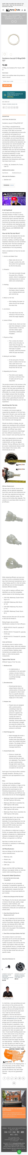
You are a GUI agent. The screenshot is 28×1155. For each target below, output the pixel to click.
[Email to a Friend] (12, 107)
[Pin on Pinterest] (14, 107)
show (12, 185)
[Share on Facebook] (6, 107)
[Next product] (12, 21)
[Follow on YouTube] (14, 1083)
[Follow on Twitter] (16, 1078)
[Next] (23, 39)
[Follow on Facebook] (4, 1078)
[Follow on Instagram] (8, 1078)
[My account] (22, 10)
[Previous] (4, 39)
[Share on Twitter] (9, 107)
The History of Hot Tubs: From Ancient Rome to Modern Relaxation (13, 1109)
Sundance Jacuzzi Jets (14, 19)
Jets (20, 17)
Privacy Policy (7, 1146)
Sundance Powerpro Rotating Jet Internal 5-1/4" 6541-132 (19, 976)
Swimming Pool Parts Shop (11, 1139)
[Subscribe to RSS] (23, 1078)
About (22, 1139)
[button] (3, 10)
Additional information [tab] (9, 119)
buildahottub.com (12, 1018)
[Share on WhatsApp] (3, 107)
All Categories (15, 15)
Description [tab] (5, 116)
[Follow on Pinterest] (19, 1078)
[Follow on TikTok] (12, 1078)
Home (5, 15)
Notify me (7, 85)
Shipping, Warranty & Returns (13, 1148)
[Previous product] (15, 21)
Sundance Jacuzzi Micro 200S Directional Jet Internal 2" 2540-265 (7, 976)
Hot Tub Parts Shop (14, 16)
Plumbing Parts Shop (14, 1138)
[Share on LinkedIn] (17, 107)
